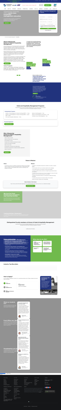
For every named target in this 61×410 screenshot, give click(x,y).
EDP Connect (15, 392)
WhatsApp (35, 383)
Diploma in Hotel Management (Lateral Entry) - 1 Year (40, 114)
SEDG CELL (15, 395)
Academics (5, 380)
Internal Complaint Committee (7, 390)
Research (25, 380)
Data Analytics (15, 389)
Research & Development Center (28, 382)
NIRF (14, 396)
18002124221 (41, 5)
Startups (25, 381)
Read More (35, 93)
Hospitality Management (17, 391)
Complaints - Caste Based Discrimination (7, 391)
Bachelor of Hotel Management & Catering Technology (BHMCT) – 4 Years (18, 113)
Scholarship (5, 382)
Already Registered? (48, 30)
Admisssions (5, 381)
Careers (48, 0)
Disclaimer (29, 406)
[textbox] (52, 19)
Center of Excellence (26, 383)
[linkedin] (30, 0)
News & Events (55, 0)
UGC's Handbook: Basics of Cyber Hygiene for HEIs (8, 400)
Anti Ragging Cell (6, 389)
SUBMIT (48, 28)
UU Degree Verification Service (49, 391)
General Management (16, 390)
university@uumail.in (47, 384)
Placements (25, 379)
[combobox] (41, 19)
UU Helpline (35, 381)
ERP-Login (37, 0)
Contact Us (35, 379)
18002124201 (41, 4)
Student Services (16, 379)
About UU (5, 379)
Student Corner (44, 0)
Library (40, 0)
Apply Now (7, 63)
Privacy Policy (25, 406)
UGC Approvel (5, 388)
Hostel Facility (15, 380)
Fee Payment (5, 383)
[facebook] (28, 0)
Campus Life (15, 381)
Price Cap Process (16, 388)
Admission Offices (36, 380)
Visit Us (35, 382)
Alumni (51, 0)
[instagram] (31, 0)
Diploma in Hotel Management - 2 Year (38, 113)
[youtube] (32, 0)
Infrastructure (15, 383)
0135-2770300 (46, 382)
